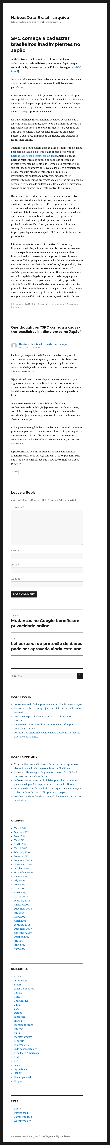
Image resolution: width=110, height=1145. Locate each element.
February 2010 (22, 852)
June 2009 (19, 884)
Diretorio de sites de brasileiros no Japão (43, 344)
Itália (17, 1032)
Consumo (15, 307)
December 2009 (23, 860)
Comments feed (23, 1116)
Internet (18, 1028)
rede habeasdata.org (25, 1049)
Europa (18, 1012)
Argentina (19, 976)
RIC (16, 1061)
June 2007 (19, 944)
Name (15, 551)
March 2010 (20, 848)
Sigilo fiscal (21, 1069)
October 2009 (21, 868)
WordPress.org (22, 1120)
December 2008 (23, 908)
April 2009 (20, 892)
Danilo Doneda (22, 796)
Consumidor (43, 304)
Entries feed (21, 1112)
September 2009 (23, 872)
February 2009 (22, 900)
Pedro (17, 780)
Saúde (17, 1065)
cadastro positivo (24, 988)
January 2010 (21, 856)
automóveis (20, 980)
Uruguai (18, 1081)
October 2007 (21, 936)
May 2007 (19, 948)
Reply (14, 472)
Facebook (19, 1016)
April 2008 (20, 920)
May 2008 (19, 916)
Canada (18, 992)
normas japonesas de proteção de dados (34, 155)
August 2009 (21, 876)
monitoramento (23, 1036)
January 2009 (21, 904)
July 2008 (19, 912)
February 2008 (22, 924)
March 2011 (20, 828)
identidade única (23, 1024)
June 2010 (19, 836)
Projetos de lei (22, 1044)
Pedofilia (19, 1040)
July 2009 (19, 880)
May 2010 (19, 840)
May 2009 (19, 888)
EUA (16, 1008)
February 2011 (21, 832)
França (18, 1020)
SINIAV (18, 1073)
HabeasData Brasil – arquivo (40, 17)
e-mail (17, 1004)
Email (15, 565)
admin (18, 304)
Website (15, 579)
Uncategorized (57, 304)
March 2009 (21, 896)
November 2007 (23, 932)
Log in (17, 1108)
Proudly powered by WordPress (55, 1136)
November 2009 (23, 864)
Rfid (16, 1057)
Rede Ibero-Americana (27, 1053)
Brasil (17, 984)
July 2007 (19, 940)
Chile (17, 996)
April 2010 (20, 844)
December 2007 (23, 928)
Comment (17, 507)
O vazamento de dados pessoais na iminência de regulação (48, 704)
